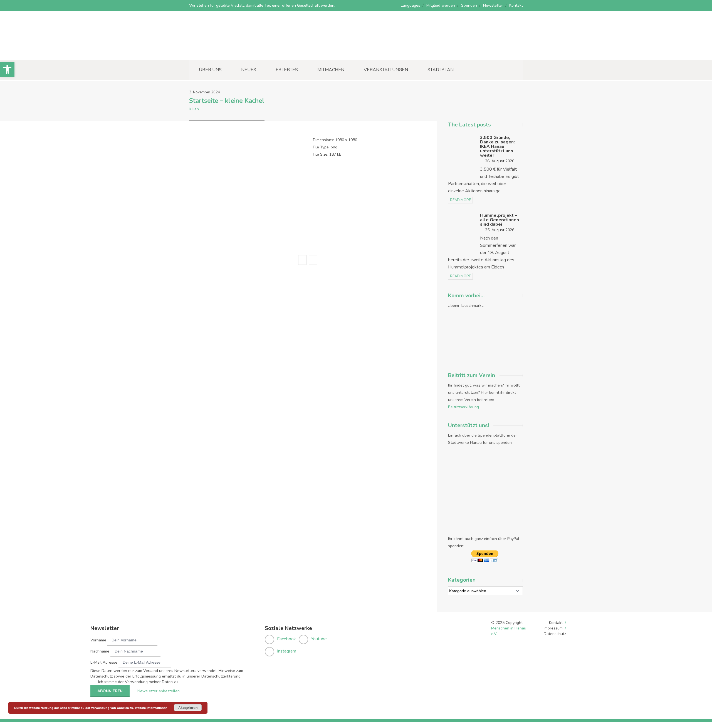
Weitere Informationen (151, 708)
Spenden (469, 5)
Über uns (210, 70)
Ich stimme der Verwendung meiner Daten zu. (138, 681)
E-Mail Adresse (103, 662)
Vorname (98, 640)
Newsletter (493, 5)
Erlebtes (287, 70)
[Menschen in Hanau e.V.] (231, 52)
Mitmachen (330, 70)
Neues (248, 70)
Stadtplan (440, 70)
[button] (7, 69)
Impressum (553, 628)
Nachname (99, 651)
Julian (194, 109)
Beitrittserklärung (463, 407)
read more (460, 200)
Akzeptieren (187, 707)
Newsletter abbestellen (158, 691)
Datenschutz (555, 633)
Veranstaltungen (386, 70)
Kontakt (516, 5)
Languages (410, 5)
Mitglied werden (440, 5)
